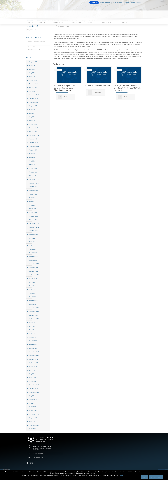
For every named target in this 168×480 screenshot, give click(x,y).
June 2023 (32, 201)
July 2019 (32, 370)
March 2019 (33, 381)
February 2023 (33, 216)
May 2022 (32, 245)
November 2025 (34, 95)
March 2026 (33, 80)
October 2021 (33, 271)
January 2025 (33, 131)
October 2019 (33, 359)
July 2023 (32, 197)
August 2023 (33, 194)
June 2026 (32, 69)
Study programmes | (106, 2)
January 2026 (33, 87)
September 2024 (34, 146)
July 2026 (32, 65)
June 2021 (32, 286)
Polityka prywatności (155, 477)
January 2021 (33, 304)
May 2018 (32, 396)
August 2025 (33, 106)
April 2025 (32, 120)
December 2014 (34, 414)
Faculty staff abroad (32, 46)
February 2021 (33, 300)
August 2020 (33, 322)
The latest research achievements (97, 86)
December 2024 (34, 135)
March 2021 (33, 297)
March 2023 (33, 212)
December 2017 (34, 399)
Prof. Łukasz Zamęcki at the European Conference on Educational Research (64, 88)
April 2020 (32, 337)
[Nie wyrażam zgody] (166, 475)
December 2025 (34, 91)
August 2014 (33, 418)
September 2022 (34, 234)
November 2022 (34, 227)
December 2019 (34, 352)
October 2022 (33, 230)
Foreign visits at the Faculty (34, 49)
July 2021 (32, 282)
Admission (94, 2)
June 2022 (32, 241)
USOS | (133, 2)
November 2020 (34, 311)
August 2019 (33, 366)
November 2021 (34, 267)
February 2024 (33, 172)
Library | (126, 2)
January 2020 (33, 348)
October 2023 (33, 186)
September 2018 (34, 392)
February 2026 (33, 84)
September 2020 (34, 319)
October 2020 (33, 315)
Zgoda (144, 477)
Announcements (32, 44)
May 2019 (32, 374)
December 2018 (34, 385)
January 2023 (33, 219)
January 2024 (33, 175)
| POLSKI (138, 2)
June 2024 (32, 157)
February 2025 (33, 128)
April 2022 (32, 249)
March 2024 (33, 168)
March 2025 (33, 124)
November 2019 (34, 355)
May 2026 (32, 73)
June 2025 (32, 113)
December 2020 (34, 308)
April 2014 (32, 421)
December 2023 (34, 179)
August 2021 (33, 278)
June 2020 (32, 330)
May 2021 (32, 289)
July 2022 (32, 238)
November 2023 (34, 183)
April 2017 (32, 407)
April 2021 (32, 293)
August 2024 (33, 150)
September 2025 (34, 102)
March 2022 (33, 253)
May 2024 (32, 161)
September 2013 (34, 425)
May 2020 (32, 333)
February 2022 (33, 256)
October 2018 (33, 388)
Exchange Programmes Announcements (37, 41)
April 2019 (32, 377)
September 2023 (34, 190)
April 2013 (32, 429)
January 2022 (33, 260)
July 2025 (32, 109)
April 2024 (32, 164)
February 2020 (33, 344)
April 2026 (32, 76)
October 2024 (33, 142)
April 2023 (32, 208)
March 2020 (33, 341)
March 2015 (33, 410)
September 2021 (34, 275)
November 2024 (34, 139)
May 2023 (32, 205)
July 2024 (32, 153)
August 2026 (33, 62)
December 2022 (34, 223)
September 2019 (34, 363)
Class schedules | (118, 2)
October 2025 (33, 98)
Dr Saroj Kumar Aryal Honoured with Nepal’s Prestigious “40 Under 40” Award (127, 88)
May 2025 (32, 117)
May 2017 (32, 403)
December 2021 (34, 264)
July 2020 (32, 326)
